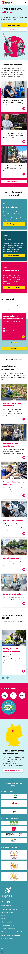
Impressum (4, 942)
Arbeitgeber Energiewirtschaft (8, 925)
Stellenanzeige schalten (7, 912)
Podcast (3, 918)
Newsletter (4, 915)
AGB (2, 948)
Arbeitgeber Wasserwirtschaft (8, 928)
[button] (25, 2)
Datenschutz (4, 945)
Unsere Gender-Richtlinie (7, 938)
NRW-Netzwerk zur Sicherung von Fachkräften (12, 931)
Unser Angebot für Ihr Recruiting (9, 909)
